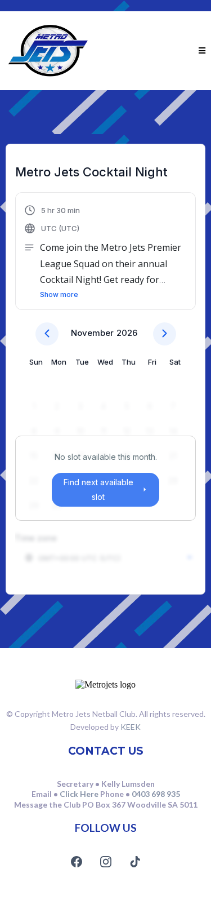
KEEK (130, 727)
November (92, 332)
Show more (59, 294)
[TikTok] (135, 861)
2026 (126, 332)
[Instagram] (105, 861)
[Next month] (164, 333)
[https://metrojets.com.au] (48, 51)
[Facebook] (76, 861)
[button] (202, 51)
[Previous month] (47, 333)
